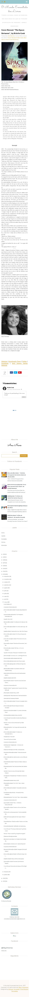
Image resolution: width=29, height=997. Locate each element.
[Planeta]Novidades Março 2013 (11, 692)
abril (5, 599)
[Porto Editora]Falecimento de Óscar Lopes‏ (14, 661)
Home (2, 532)
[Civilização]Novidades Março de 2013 (13, 715)
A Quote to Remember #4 (10, 742)
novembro (6, 579)
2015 (4, 568)
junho (5, 593)
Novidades (4, 539)
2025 (4, 554)
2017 (4, 562)
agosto (6, 587)
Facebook (4, 363)
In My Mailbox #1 (7, 604)
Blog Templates (23, 987)
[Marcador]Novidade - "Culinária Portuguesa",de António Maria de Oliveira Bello (17, 474)
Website (4, 361)
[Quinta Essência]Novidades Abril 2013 (13, 658)
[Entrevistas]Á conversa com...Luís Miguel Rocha (15, 655)
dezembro (6, 576)
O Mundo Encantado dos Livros (14, 9)
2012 (4, 878)
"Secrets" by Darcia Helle (10, 739)
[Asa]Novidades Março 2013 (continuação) (14, 858)
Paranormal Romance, (12, 39)
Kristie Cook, (20, 37)
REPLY (23, 397)
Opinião (3, 535)
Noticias (3, 542)
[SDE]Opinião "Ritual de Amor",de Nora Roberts (15, 695)
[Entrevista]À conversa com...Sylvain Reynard (14, 843)
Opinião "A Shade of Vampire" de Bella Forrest (15, 652)
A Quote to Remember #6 (10, 607)
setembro (6, 585)
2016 (4, 565)
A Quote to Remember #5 (10, 685)
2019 (4, 557)
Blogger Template (13, 989)
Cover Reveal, (12, 37)
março (5, 602)
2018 (4, 559)
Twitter (24, 361)
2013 (4, 574)
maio (5, 596)
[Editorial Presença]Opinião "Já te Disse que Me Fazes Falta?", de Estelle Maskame (17, 486)
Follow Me (3, 950)
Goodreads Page (15, 361)
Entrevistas (4, 545)
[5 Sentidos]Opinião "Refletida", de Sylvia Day (15, 826)
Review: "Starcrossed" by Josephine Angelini (14, 833)
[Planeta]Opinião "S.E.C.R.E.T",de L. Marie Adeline (15, 797)
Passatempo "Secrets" (9, 736)
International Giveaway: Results (11, 698)
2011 (4, 881)
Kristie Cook (10, 387)
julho (5, 590)
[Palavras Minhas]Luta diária (10, 836)
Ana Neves (11, 36)
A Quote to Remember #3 (10, 800)
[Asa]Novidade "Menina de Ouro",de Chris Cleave (15, 631)
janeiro (6, 874)
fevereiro (6, 871)
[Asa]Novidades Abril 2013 (10, 677)
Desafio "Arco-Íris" (8, 619)
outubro (6, 582)
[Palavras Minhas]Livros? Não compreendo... (14, 749)
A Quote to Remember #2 (10, 846)
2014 (4, 571)
